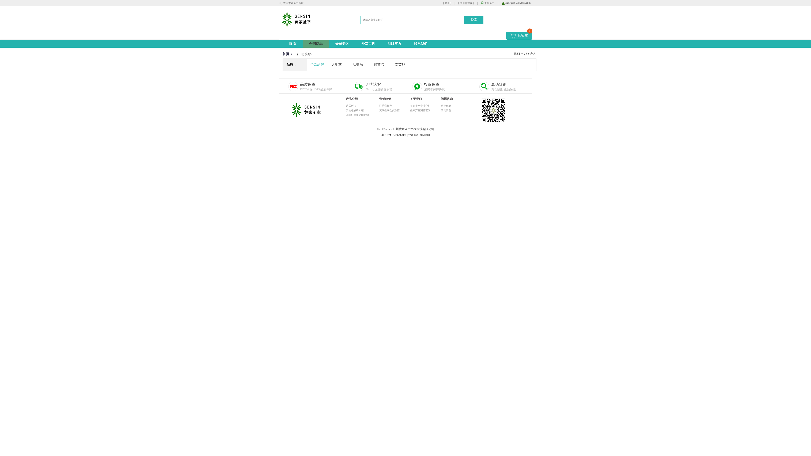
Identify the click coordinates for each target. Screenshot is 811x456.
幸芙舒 (400, 64)
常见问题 (446, 110)
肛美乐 (358, 64)
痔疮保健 (446, 105)
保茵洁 (379, 64)
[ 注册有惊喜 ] (466, 3)
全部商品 (316, 43)
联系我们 (420, 43)
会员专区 (342, 43)
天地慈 (337, 64)
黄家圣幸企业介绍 (420, 105)
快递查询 (413, 135)
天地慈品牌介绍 (355, 110)
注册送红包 (385, 105)
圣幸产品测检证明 (420, 110)
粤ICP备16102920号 (394, 135)
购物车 (524, 34)
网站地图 (425, 135)
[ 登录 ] (447, 3)
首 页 (293, 43)
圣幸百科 (368, 43)
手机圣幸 (487, 3)
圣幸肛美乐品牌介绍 (357, 115)
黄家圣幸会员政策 (389, 110)
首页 (286, 54)
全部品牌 (317, 64)
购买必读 (351, 105)
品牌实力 (394, 43)
